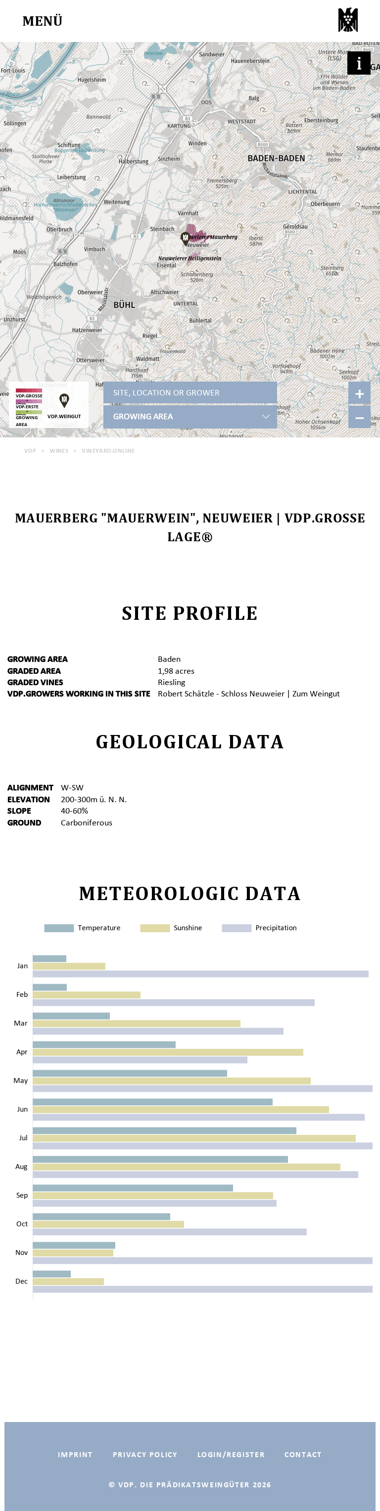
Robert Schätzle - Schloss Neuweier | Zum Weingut (249, 693)
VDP (30, 450)
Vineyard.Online (108, 450)
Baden (169, 658)
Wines (58, 450)
